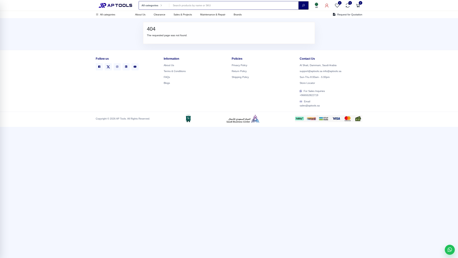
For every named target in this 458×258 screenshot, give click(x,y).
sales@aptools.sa (310, 105)
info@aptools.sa (332, 71)
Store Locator (307, 83)
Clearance (159, 14)
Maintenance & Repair (212, 14)
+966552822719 (309, 95)
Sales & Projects (183, 14)
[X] (108, 66)
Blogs (167, 83)
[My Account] (327, 5)
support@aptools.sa (311, 71)
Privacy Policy (239, 65)
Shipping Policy (240, 77)
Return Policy (239, 71)
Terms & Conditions (175, 71)
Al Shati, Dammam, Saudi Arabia (318, 65)
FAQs (167, 77)
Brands (238, 14)
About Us (140, 14)
